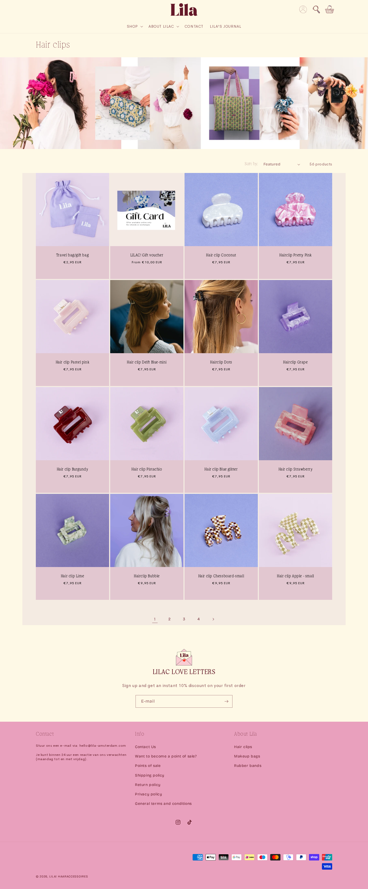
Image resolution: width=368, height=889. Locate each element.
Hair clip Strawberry (296, 469)
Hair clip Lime (72, 576)
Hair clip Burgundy (72, 469)
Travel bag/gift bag (72, 255)
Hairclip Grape (295, 362)
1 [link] (155, 619)
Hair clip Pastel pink (72, 362)
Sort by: (251, 164)
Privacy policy (148, 794)
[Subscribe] (226, 701)
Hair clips (243, 747)
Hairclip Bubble (147, 576)
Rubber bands (247, 765)
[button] (316, 9)
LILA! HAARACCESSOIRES (68, 876)
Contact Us (145, 747)
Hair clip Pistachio (146, 469)
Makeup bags (247, 756)
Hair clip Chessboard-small (221, 576)
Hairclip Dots (221, 362)
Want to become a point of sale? (166, 756)
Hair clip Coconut (221, 255)
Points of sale (148, 765)
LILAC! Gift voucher (146, 255)
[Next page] (213, 619)
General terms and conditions (163, 803)
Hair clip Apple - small (295, 576)
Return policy (148, 784)
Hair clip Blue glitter (221, 469)
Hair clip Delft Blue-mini (147, 362)
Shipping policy (149, 775)
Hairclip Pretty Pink (295, 255)
